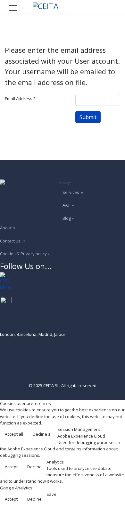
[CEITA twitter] (62, 303)
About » (7, 228)
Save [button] (51, 494)
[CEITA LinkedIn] (62, 281)
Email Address (20, 98)
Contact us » (12, 241)
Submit (87, 117)
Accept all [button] (14, 434)
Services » (73, 192)
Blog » (68, 218)
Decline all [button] (43, 434)
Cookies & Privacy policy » (25, 254)
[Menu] (13, 8)
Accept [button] (11, 467)
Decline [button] (34, 467)
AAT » (68, 205)
